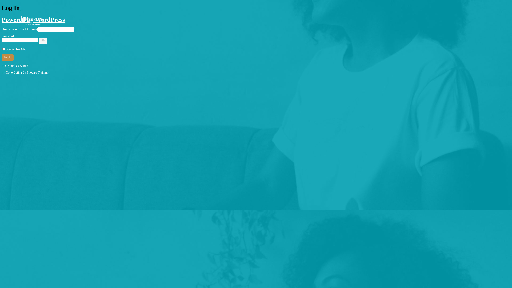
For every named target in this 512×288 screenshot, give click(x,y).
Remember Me (15, 49)
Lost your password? (15, 65)
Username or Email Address (19, 29)
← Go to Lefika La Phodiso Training (25, 72)
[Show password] (43, 41)
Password (8, 36)
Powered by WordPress (33, 19)
